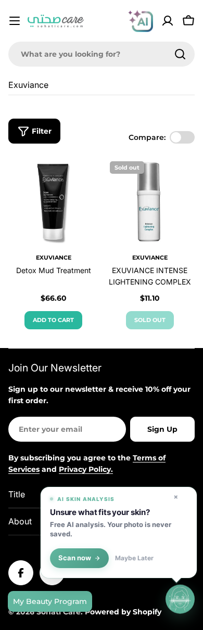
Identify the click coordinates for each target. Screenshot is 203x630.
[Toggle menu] (14, 21)
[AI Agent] (140, 20)
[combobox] (101, 54)
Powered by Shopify (123, 611)
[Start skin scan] (180, 598)
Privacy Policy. (86, 469)
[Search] (180, 54)
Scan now (74, 558)
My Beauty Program (50, 601)
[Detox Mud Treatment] (53, 201)
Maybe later (134, 558)
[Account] (167, 21)
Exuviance (53, 257)
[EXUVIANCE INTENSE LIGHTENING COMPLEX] (150, 201)
